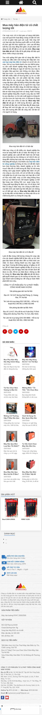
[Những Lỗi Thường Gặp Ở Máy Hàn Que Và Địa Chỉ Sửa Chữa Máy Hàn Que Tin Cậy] (12, 408)
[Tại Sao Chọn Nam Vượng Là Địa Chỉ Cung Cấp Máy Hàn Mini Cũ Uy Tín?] (12, 380)
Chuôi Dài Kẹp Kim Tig (9, 628)
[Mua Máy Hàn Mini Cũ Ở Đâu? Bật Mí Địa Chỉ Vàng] (30, 464)
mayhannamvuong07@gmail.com (18, 693)
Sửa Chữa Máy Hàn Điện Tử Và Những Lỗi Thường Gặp (20, 656)
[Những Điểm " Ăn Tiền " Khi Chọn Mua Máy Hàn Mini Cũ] (30, 380)
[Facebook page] (2, 697)
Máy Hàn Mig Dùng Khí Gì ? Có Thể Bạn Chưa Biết (30, 362)
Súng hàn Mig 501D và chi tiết (12, 630)
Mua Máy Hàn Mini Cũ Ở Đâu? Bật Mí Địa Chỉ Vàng (29, 474)
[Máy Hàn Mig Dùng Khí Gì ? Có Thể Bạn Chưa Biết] (30, 352)
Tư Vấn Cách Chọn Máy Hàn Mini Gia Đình (29, 446)
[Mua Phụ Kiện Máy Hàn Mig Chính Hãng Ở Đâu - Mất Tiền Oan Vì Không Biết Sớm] (12, 352)
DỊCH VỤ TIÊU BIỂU (9, 640)
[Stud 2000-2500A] (11, 507)
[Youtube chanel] (7, 697)
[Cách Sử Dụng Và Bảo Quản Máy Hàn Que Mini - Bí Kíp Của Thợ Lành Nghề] (30, 408)
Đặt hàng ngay (12, 574)
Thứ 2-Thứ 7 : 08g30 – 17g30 (17, 568)
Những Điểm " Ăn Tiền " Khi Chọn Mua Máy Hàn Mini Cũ (30, 390)
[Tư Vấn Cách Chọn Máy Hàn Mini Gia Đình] (30, 436)
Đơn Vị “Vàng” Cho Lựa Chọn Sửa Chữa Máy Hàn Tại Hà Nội (20, 651)
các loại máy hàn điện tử (12, 62)
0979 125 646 (13, 690)
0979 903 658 (33, 690)
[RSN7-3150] (30, 507)
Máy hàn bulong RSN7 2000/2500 (13, 615)
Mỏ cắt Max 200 (7, 636)
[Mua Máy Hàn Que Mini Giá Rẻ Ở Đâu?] (12, 464)
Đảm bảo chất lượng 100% (16, 563)
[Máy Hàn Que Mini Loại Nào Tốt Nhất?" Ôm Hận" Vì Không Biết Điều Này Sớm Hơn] (12, 436)
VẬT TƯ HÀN (6, 620)
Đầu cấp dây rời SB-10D (10, 633)
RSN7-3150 (25, 519)
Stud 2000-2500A (8, 519)
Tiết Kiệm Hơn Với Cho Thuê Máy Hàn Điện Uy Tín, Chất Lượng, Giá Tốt (20, 646)
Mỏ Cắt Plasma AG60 (9, 625)
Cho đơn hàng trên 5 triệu (16, 557)
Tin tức (15, 19)
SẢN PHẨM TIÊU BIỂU (10, 610)
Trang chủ (6, 19)
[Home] (21, 11)
